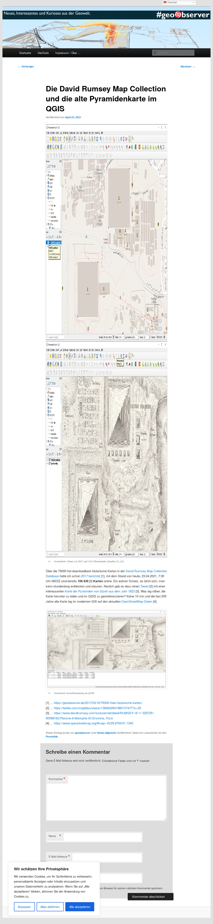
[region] (54, 889)
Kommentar (57, 779)
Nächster (188, 66)
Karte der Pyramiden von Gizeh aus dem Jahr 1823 (100, 591)
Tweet (144, 586)
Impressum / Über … (67, 53)
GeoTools (43, 53)
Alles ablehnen (50, 907)
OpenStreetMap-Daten (136, 601)
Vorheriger (26, 66)
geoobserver (82, 733)
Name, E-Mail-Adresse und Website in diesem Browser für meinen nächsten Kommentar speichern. (107, 888)
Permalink (52, 736)
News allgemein (106, 733)
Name (55, 836)
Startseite (25, 53)
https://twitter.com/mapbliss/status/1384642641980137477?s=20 (97, 708)
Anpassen (24, 907)
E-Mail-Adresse (59, 856)
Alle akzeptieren (79, 907)
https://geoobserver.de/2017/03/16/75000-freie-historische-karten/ (98, 702)
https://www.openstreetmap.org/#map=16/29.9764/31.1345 (93, 723)
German (172, 2)
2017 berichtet (90, 576)
